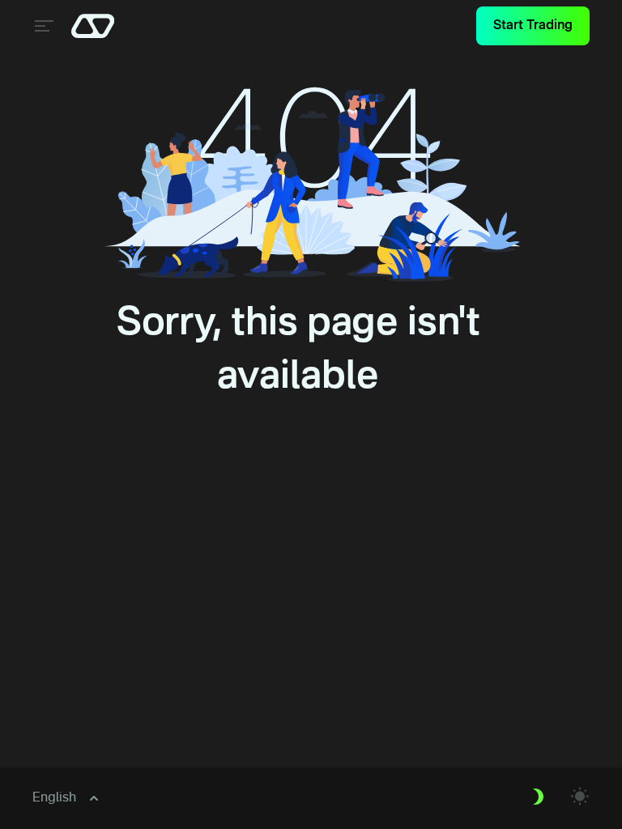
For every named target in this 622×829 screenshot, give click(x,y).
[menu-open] (42, 26)
